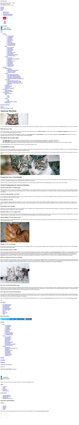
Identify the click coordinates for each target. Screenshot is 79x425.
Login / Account (6, 390)
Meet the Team (8, 68)
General (6, 56)
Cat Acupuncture (10, 35)
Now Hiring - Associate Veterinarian (14, 77)
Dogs (6, 46)
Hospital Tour (7, 87)
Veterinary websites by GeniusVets (42, 411)
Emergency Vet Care (11, 60)
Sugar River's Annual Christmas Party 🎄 (15, 82)
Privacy (4, 388)
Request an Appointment (4, 104)
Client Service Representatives (13, 70)
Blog (6, 94)
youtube (1, 9)
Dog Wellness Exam (11, 55)
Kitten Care (9, 41)
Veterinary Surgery (10, 65)
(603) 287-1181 (6, 12)
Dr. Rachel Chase (6, 306)
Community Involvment (9, 88)
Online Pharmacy (6, 108)
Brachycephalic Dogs (11, 52)
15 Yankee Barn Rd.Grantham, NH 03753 (7, 396)
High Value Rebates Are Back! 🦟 (13, 80)
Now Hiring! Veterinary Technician (13, 76)
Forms (1, 108)
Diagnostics (9, 59)
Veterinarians (9, 69)
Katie (4, 313)
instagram (4, 407)
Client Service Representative (12, 74)
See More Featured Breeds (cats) (6, 364)
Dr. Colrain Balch (6, 307)
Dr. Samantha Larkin (6, 305)
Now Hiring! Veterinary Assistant (13, 75)
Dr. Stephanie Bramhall (7, 308)
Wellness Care (10, 66)
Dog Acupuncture (10, 47)
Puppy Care (9, 51)
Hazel (4, 310)
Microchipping (10, 62)
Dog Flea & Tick (10, 49)
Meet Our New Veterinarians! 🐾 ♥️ (14, 81)
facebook (2, 6)
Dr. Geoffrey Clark (6, 309)
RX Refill (11, 108)
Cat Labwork (9, 42)
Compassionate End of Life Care (13, 58)
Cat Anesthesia (10, 36)
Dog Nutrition (10, 50)
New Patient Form (8, 90)
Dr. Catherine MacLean (7, 304)
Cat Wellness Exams (11, 45)
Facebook (71, 298)
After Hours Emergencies (7, 15)
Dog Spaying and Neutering (12, 54)
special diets (2, 255)
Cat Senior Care (10, 40)
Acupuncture (9, 57)
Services (4, 33)
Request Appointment (9, 91)
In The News (7, 79)
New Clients (5, 89)
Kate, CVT (5, 311)
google (1, 10)
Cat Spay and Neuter (11, 43)
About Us (4, 67)
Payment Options (8, 93)
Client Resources (6, 92)
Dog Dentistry (10, 48)
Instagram (75, 298)
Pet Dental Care (10, 64)
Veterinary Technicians (11, 71)
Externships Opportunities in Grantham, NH (15, 78)
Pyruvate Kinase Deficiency (56, 251)
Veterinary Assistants (11, 72)
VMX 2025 (9, 83)
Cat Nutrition (9, 39)
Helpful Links (7, 102)
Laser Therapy (10, 61)
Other (8, 97)
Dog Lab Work (10, 53)
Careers (6, 73)
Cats (6, 34)
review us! (14, 369)
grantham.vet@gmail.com (7, 14)
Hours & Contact (3, 0)
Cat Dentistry (7, 327)
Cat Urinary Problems (11, 44)
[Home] (5, 30)
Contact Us (5, 386)
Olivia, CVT (5, 312)
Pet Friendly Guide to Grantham (11, 101)
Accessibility (5, 389)
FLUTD (5, 202)
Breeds (6, 98)
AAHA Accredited (8, 86)
